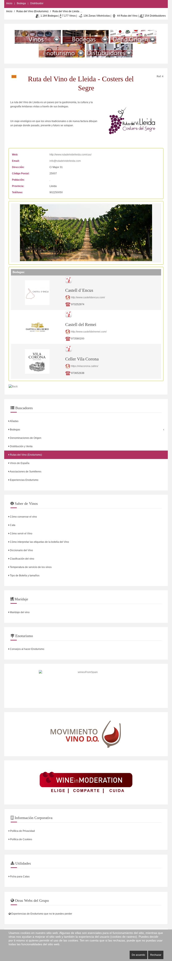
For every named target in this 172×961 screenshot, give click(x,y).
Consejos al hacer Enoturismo (26, 649)
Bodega (21, 3)
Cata (12, 525)
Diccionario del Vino (21, 550)
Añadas (13, 421)
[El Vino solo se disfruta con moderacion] (86, 782)
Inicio (9, 3)
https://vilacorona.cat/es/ (84, 366)
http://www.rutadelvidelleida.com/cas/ (70, 154)
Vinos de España (19, 463)
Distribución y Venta (21, 446)
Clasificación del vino (21, 558)
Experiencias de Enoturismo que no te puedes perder (41, 913)
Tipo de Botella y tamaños (24, 575)
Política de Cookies (20, 839)
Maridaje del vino (19, 612)
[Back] (13, 386)
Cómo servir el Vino (20, 533)
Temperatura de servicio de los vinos (30, 567)
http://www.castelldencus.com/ (88, 297)
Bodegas (14, 429)
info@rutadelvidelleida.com (65, 160)
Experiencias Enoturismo (23, 480)
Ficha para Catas (19, 876)
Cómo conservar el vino (23, 516)
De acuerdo (138, 954)
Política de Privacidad (22, 831)
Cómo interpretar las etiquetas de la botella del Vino (39, 541)
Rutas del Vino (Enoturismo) (32, 11)
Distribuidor (36, 3)
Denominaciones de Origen (25, 437)
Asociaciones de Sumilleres (25, 471)
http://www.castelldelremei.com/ (89, 331)
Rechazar (155, 954)
